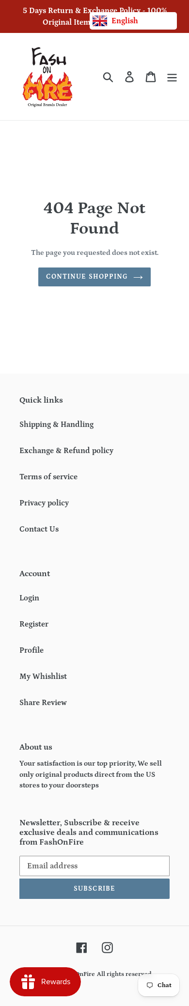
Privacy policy (44, 503)
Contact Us (39, 529)
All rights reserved (124, 974)
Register (33, 624)
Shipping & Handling (56, 424)
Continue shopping (87, 277)
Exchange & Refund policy (66, 450)
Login (29, 598)
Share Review (43, 702)
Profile (31, 650)
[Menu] (172, 77)
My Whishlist (43, 676)
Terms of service (48, 476)
